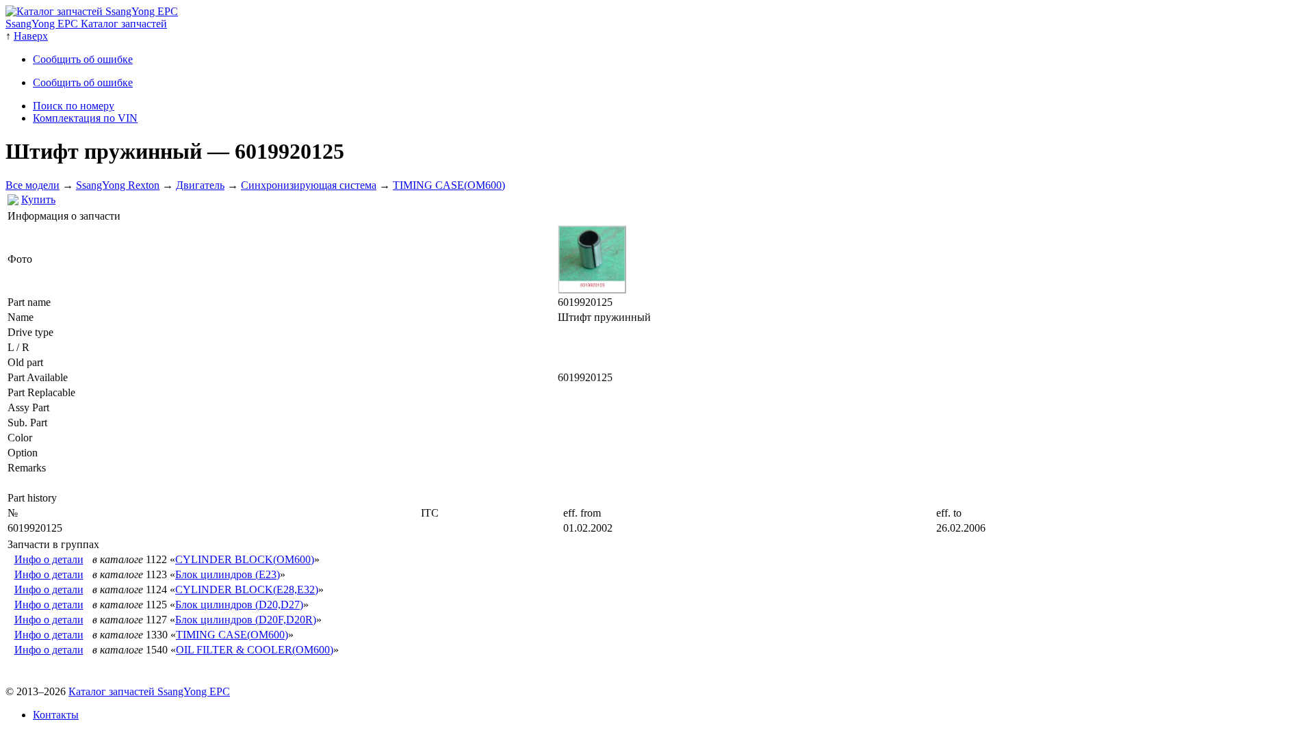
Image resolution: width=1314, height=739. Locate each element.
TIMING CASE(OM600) (449, 185)
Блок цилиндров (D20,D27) (239, 604)
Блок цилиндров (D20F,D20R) (245, 619)
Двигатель (200, 185)
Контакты (56, 715)
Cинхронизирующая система (308, 185)
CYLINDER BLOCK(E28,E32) (246, 589)
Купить (38, 199)
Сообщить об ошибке (83, 59)
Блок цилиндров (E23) (227, 574)
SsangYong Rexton (117, 185)
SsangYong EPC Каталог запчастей (86, 23)
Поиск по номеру (73, 106)
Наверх (31, 36)
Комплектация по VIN (85, 118)
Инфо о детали (48, 559)
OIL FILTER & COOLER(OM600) (254, 650)
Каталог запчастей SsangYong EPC (149, 691)
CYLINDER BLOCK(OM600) (244, 559)
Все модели (32, 185)
